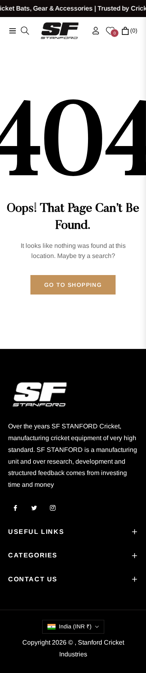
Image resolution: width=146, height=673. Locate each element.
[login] (92, 30)
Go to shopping (73, 285)
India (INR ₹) (75, 626)
